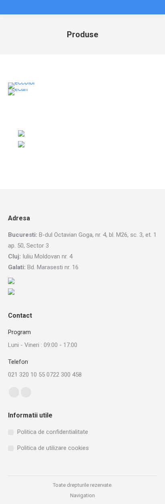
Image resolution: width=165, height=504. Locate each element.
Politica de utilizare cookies (53, 448)
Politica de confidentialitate (52, 431)
